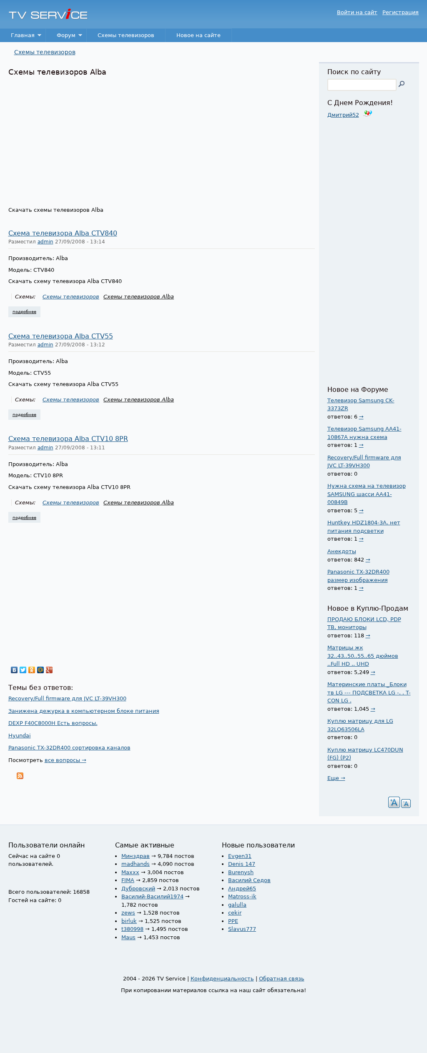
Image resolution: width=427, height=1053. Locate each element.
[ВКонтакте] (14, 669)
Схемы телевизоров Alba (138, 296)
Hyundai (19, 735)
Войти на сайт (357, 12)
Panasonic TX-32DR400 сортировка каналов (69, 748)
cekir (234, 913)
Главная (17, 37)
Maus (128, 937)
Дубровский (138, 888)
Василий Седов (249, 880)
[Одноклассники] (32, 669)
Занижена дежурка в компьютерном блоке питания (83, 711)
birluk (129, 921)
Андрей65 (242, 888)
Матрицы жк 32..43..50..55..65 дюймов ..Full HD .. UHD (362, 655)
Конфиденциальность (222, 978)
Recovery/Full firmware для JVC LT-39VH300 (67, 698)
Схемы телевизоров (126, 35)
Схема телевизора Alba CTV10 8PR (68, 439)
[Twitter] (23, 669)
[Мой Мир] (40, 669)
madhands (135, 864)
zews (128, 913)
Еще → (336, 778)
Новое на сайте (198, 35)
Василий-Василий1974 (152, 896)
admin (45, 242)
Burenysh (241, 872)
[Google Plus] (49, 669)
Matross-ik (242, 896)
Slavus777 (242, 929)
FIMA (127, 880)
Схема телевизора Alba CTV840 (62, 233)
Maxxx (130, 872)
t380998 (132, 929)
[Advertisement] (161, 139)
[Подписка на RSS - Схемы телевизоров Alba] (20, 777)
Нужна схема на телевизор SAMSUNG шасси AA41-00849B (366, 494)
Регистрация (400, 12)
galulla (237, 905)
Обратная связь (281, 978)
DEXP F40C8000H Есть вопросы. (53, 723)
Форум (60, 37)
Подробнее (26, 311)
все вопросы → (65, 760)
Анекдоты (341, 551)
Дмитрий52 (343, 115)
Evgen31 (239, 856)
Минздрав (135, 856)
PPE (233, 921)
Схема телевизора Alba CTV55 (60, 336)
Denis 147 (241, 864)
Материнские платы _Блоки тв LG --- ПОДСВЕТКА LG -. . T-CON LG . (369, 692)
